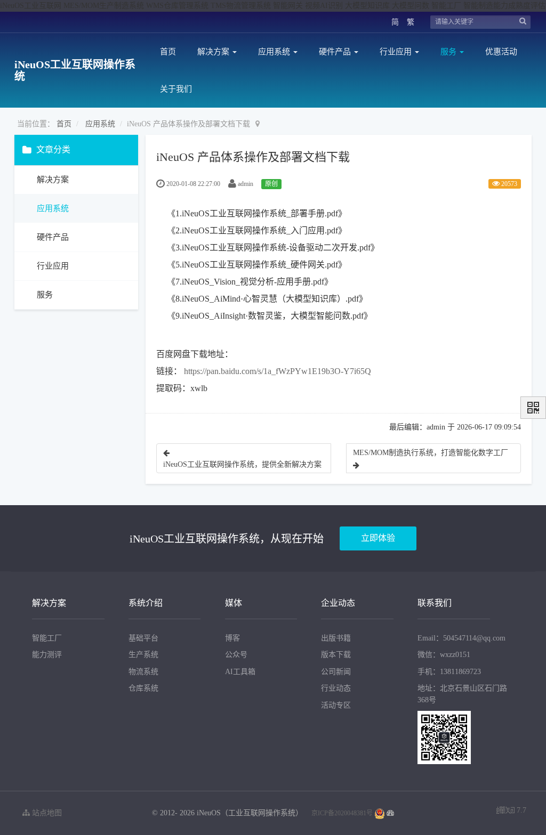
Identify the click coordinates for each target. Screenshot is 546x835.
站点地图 (46, 813)
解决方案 (214, 51)
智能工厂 (47, 638)
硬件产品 (336, 51)
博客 (232, 638)
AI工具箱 (240, 672)
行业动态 (336, 688)
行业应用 (397, 51)
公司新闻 (336, 672)
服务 (449, 51)
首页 (168, 51)
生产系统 (143, 655)
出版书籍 (336, 638)
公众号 (236, 655)
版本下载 (336, 655)
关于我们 (176, 89)
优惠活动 (501, 51)
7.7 (511, 811)
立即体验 (378, 537)
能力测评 (47, 655)
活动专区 (336, 705)
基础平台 (143, 638)
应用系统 (275, 51)
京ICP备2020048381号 (342, 813)
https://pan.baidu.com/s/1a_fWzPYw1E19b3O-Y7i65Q (277, 371)
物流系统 (143, 672)
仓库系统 (143, 688)
